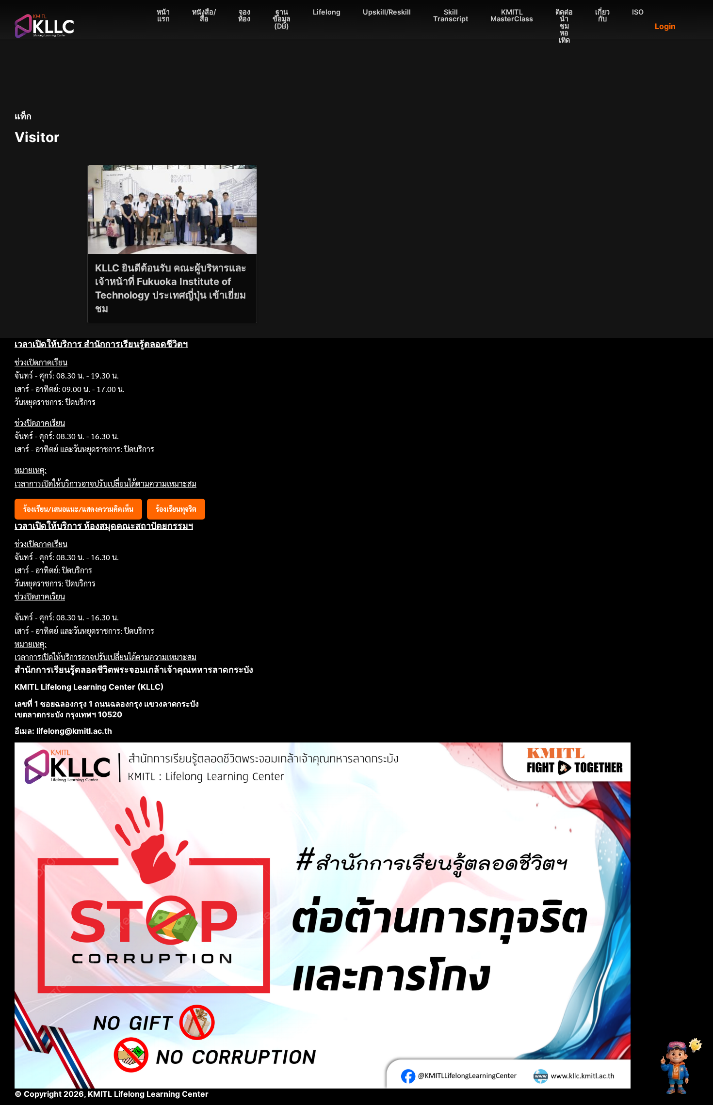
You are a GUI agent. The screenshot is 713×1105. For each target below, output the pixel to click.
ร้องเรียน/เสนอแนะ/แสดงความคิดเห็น (78, 509)
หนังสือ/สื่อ (204, 15)
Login (665, 26)
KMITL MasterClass (511, 15)
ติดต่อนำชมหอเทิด (564, 26)
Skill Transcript (450, 15)
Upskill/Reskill (387, 12)
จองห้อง (244, 15)
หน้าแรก (163, 15)
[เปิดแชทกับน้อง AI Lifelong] (677, 1067)
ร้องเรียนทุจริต (176, 509)
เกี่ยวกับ (602, 15)
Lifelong (326, 12)
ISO (638, 12)
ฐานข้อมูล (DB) (282, 19)
